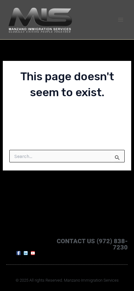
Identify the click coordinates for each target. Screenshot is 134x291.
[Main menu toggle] (121, 19)
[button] (13, 244)
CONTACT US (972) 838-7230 (92, 244)
